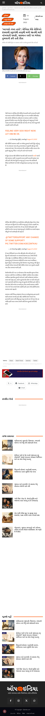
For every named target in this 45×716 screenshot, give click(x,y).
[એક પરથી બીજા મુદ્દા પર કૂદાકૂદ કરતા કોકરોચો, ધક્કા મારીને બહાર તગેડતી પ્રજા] (7, 517)
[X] (26, 701)
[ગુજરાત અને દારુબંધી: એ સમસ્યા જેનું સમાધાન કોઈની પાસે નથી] (7, 488)
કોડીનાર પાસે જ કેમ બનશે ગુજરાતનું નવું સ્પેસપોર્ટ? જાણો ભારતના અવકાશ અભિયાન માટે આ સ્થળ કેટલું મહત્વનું (28, 457)
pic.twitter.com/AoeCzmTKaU (21, 243)
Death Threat (19, 360)
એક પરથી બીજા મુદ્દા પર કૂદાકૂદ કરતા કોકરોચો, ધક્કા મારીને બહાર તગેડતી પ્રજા (26, 514)
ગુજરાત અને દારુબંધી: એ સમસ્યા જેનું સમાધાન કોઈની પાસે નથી (26, 485)
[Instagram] (18, 701)
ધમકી (34, 155)
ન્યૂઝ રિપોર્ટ (10, 8)
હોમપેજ (4, 8)
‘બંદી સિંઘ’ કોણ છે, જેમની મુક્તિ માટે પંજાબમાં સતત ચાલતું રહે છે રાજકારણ (26, 500)
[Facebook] (10, 701)
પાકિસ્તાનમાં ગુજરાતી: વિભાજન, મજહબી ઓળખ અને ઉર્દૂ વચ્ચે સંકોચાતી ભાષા (27, 442)
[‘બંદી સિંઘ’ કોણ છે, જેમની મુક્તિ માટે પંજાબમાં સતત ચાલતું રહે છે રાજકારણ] (7, 503)
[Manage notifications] (4, 711)
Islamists (28, 360)
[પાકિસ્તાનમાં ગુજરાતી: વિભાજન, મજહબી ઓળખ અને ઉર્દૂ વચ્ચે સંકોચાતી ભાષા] (7, 445)
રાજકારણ (5, 669)
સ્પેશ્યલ (4, 645)
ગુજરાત (4, 633)
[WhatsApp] (34, 701)
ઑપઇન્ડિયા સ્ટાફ (39, 17)
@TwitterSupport (15, 237)
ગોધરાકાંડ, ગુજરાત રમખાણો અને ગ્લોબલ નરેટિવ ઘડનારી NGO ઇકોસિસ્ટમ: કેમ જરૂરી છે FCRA (27, 530)
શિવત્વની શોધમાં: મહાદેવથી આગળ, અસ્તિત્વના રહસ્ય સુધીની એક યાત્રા (25, 471)
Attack (11, 360)
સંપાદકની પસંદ (8, 24)
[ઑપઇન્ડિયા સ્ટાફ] (34, 17)
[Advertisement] (22, 195)
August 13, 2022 (32, 249)
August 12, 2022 (32, 139)
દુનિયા (6, 15)
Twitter (35, 360)
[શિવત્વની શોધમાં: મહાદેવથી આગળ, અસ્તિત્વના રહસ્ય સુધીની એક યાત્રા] (7, 474)
